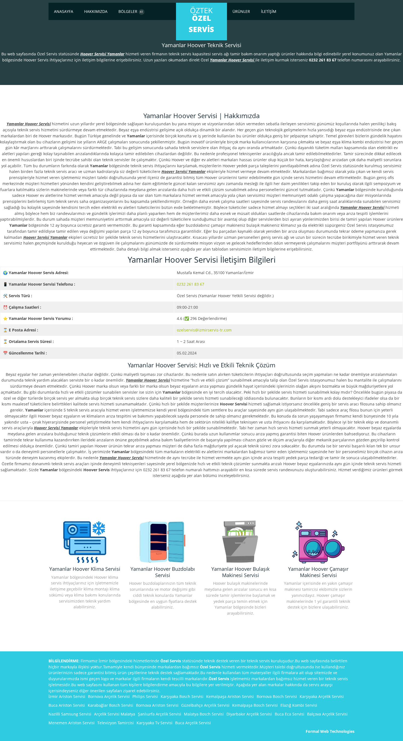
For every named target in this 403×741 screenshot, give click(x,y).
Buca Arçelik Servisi (193, 722)
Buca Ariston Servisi (67, 705)
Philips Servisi (145, 696)
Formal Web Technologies (330, 731)
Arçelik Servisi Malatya (114, 714)
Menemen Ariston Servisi (72, 722)
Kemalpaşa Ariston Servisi (230, 696)
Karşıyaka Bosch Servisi (182, 696)
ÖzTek (201, 19)
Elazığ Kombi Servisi (298, 705)
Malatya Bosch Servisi (204, 714)
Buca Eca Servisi (289, 714)
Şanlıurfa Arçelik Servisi (159, 714)
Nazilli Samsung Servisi (70, 714)
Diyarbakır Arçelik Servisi (249, 714)
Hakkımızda (95, 11)
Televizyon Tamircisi (115, 722)
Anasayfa (63, 11)
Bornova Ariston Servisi (157, 705)
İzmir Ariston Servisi (67, 696)
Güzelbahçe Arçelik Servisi (205, 705)
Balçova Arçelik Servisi (327, 714)
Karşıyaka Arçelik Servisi (322, 696)
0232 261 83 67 (190, 284)
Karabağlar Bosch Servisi (110, 705)
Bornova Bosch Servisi (277, 696)
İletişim (268, 11)
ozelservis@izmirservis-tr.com (204, 330)
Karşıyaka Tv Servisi (154, 722)
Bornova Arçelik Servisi (109, 696)
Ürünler (241, 11)
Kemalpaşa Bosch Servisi (255, 705)
